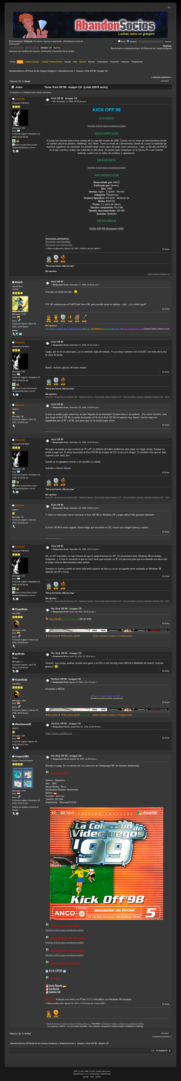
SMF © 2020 (90, 1071)
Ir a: (153, 1051)
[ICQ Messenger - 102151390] (13, 142)
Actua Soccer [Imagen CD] (158, 274)
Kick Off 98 (57, 281)
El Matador (80, 1024)
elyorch (19, 404)
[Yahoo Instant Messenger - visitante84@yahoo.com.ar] (25, 148)
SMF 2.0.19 (78, 1071)
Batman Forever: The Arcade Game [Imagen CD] (74, 397)
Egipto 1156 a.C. (57, 1024)
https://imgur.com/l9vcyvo (58, 733)
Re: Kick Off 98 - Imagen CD (66, 608)
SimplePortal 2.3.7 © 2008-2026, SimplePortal (92, 1074)
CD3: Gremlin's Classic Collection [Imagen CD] (117, 397)
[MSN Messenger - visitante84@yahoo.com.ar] (17, 142)
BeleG (19, 282)
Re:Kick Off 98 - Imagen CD (66, 679)
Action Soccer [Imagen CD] (133, 274)
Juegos (133, 42)
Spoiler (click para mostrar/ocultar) (106, 126)
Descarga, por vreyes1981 (58, 245)
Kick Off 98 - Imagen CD (64, 98)
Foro (123, 42)
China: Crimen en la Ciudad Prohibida (102, 1024)
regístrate (57, 41)
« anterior (156, 77)
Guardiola (21, 609)
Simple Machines (103, 1071)
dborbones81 (23, 724)
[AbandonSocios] (17, 335)
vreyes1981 (22, 756)
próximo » (166, 77)
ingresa (46, 41)
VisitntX (20, 98)
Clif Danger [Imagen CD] (149, 397)
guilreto (20, 653)
